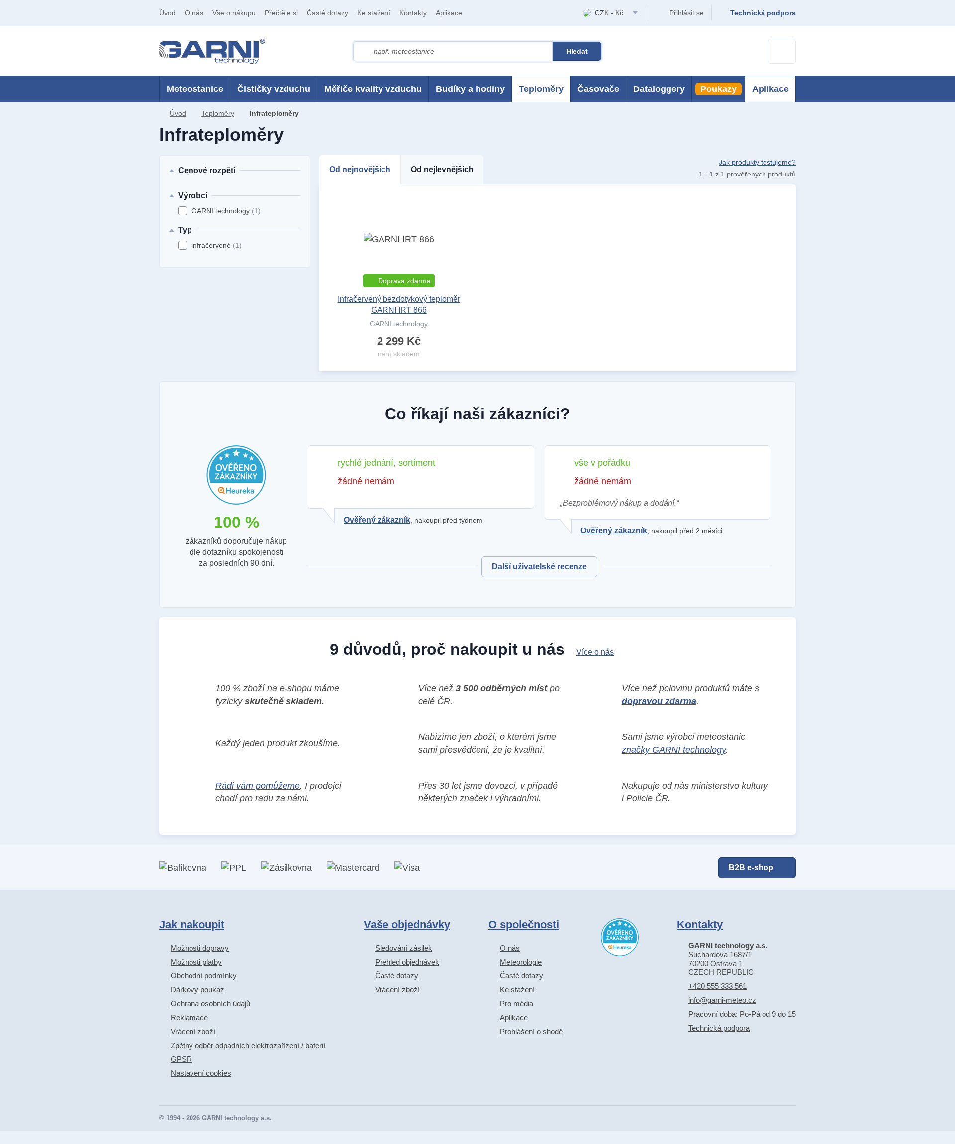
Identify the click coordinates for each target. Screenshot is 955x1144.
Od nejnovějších (359, 169)
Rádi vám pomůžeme (257, 786)
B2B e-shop (751, 867)
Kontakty (413, 13)
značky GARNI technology (674, 750)
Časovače (598, 89)
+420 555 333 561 (717, 986)
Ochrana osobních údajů (210, 1003)
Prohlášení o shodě (531, 1031)
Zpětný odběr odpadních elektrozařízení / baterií (248, 1045)
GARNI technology (226, 211)
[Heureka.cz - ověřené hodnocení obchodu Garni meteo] (620, 937)
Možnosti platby (196, 962)
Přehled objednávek (407, 962)
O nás (194, 13)
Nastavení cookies (201, 1073)
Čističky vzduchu (273, 89)
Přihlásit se (686, 13)
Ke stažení (373, 13)
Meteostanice (195, 89)
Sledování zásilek (403, 948)
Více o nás (595, 652)
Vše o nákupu (234, 13)
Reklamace (189, 1017)
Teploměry (541, 89)
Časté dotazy (327, 13)
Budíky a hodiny (470, 89)
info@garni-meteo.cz (722, 1000)
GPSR (181, 1059)
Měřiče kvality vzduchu (373, 89)
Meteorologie (521, 962)
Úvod (167, 13)
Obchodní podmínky (204, 975)
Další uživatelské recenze (539, 566)
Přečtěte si (281, 13)
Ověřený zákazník (377, 520)
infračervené (216, 245)
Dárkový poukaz (197, 989)
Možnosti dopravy (200, 948)
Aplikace (449, 13)
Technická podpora (719, 1028)
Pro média (516, 1003)
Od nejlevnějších (442, 169)
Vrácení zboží (193, 1031)
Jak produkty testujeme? (757, 162)
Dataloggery (659, 89)
